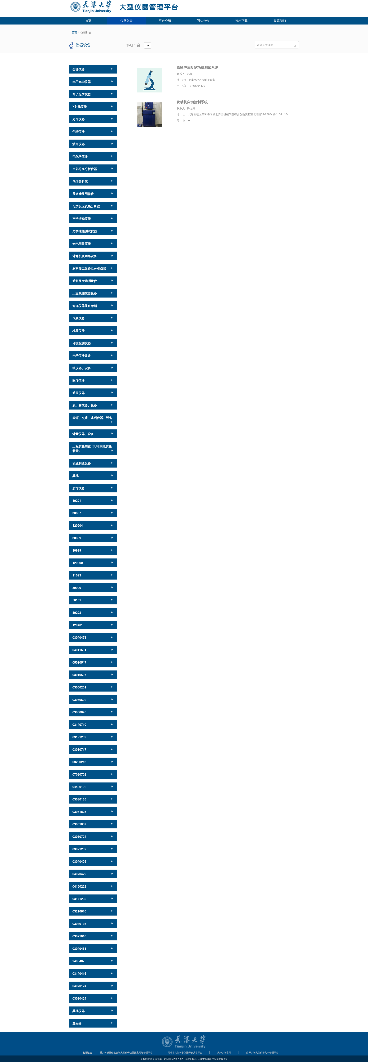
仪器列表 (126, 20)
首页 (88, 20)
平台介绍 (165, 20)
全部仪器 (78, 69)
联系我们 (280, 20)
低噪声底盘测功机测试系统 (197, 67)
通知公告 (203, 20)
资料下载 (241, 20)
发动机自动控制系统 (192, 101)
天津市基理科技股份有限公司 (213, 1058)
